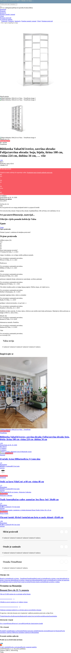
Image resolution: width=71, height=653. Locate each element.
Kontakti (2, 631)
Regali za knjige (14, 23)
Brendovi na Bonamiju (16, 631)
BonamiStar (35, 632)
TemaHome (30, 578)
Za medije (34, 631)
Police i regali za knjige (6, 23)
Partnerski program (43, 631)
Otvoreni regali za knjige (37, 582)
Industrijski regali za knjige (44, 580)
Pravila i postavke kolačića (29, 647)
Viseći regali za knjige (23, 582)
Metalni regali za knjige (10, 582)
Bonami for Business (55, 631)
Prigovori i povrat (17, 623)
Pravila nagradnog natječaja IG (23, 632)
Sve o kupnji (3, 623)
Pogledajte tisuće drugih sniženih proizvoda (39, 172)
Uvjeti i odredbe (4, 647)
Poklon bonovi (27, 631)
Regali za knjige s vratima (52, 582)
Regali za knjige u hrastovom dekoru (25, 580)
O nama (7, 631)
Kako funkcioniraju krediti (35, 623)
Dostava (9, 623)
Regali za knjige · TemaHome (18, 578)
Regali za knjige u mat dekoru (55, 578)
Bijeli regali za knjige (40, 578)
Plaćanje (24, 623)
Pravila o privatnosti (15, 647)
